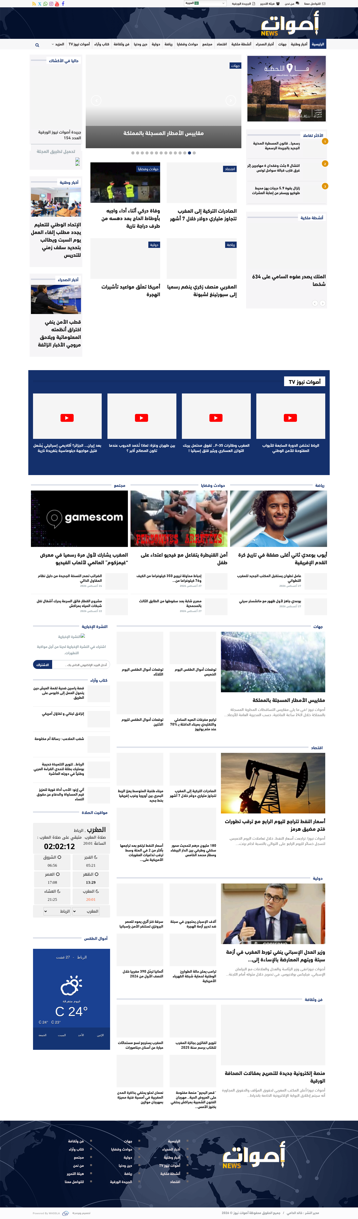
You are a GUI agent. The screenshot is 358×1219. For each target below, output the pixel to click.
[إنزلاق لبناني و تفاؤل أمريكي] (99, 719)
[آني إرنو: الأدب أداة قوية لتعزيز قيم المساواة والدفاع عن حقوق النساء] (99, 795)
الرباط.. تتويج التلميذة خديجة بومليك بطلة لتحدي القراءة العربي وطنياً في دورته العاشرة (59, 768)
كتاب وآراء (101, 43)
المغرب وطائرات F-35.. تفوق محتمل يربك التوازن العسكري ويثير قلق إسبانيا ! (216, 447)
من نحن (289, 3)
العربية (190, 2)
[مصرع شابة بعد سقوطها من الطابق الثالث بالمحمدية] (216, 606)
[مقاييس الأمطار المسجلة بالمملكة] (273, 662)
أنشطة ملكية (241, 43)
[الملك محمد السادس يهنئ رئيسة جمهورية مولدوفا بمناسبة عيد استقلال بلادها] (286, 246)
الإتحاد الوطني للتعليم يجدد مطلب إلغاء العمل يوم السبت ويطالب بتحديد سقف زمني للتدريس (56, 239)
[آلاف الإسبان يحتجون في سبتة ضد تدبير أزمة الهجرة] (193, 899)
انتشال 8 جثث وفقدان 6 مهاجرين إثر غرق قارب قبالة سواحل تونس (273, 167)
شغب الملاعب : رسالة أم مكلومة (59, 738)
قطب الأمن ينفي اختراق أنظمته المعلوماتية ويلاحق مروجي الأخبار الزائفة (59, 332)
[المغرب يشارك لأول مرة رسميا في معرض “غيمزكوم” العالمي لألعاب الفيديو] (79, 519)
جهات (282, 43)
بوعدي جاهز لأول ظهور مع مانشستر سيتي (270, 600)
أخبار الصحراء (265, 43)
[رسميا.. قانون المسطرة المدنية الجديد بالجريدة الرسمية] (314, 149)
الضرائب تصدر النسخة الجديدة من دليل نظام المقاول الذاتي (70, 578)
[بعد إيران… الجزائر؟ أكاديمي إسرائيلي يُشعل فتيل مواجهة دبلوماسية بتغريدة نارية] (67, 416)
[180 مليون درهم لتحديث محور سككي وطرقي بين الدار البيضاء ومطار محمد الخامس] (193, 824)
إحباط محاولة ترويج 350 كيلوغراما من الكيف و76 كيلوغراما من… (169, 578)
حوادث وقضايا (187, 43)
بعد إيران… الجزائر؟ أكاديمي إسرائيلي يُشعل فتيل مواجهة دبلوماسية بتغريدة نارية (67, 447)
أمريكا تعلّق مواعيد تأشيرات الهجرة (130, 290)
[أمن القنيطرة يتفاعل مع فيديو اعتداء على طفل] (179, 519)
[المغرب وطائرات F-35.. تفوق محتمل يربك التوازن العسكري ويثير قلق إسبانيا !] (216, 416)
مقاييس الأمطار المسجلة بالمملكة (163, 132)
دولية (156, 43)
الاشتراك (42, 664)
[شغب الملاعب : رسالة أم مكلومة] (99, 744)
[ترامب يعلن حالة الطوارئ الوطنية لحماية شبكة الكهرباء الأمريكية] (193, 950)
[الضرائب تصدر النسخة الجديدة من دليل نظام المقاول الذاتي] (116, 581)
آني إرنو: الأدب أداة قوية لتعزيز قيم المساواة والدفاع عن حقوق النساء (60, 794)
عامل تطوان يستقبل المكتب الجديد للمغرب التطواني (269, 578)
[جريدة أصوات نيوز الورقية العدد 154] (56, 97)
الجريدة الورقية (241, 3)
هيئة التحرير (267, 3)
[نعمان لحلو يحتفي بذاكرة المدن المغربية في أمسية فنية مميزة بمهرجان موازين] (140, 1071)
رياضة (168, 43)
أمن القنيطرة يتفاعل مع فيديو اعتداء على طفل (184, 558)
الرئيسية (318, 43)
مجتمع (207, 43)
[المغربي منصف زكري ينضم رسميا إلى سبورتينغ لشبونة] (202, 258)
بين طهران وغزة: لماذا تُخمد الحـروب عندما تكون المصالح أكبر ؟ (142, 447)
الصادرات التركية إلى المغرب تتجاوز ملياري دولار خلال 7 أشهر (203, 214)
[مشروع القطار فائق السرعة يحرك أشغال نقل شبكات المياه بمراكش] (116, 606)
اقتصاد (222, 43)
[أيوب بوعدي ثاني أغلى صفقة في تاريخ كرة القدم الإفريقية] (278, 519)
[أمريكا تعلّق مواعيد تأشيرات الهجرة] (125, 258)
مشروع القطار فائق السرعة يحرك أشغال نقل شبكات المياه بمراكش (69, 603)
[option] (286, 261)
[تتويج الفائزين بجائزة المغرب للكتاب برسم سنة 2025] (193, 1021)
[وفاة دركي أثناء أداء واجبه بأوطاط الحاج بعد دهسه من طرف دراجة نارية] (125, 182)
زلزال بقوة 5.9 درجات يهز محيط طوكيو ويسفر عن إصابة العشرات (276, 190)
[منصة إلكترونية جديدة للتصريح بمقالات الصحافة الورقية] (273, 1035)
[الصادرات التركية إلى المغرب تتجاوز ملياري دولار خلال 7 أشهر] (202, 182)
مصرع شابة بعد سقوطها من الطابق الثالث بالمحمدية (170, 603)
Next (96, 100)
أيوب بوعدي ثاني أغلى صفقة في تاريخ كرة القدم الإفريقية (282, 558)
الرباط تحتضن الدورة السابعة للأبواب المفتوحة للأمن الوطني (290, 447)
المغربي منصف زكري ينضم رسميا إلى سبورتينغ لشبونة (202, 290)
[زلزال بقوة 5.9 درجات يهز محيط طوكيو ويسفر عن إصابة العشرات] (314, 193)
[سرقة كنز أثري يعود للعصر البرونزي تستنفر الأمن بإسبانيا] (140, 899)
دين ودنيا (140, 43)
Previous (231, 100)
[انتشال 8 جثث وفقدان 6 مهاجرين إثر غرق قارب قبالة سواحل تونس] (314, 171)
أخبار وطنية (299, 43)
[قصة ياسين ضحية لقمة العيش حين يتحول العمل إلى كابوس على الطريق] (99, 693)
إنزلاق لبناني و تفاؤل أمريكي (63, 713)
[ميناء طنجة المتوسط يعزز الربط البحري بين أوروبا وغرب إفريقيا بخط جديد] (140, 769)
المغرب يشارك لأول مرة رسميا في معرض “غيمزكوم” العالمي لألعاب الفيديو (84, 558)
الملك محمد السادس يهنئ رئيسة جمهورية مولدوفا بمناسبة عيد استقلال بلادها (291, 283)
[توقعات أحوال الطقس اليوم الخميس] (193, 648)
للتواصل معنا (312, 3)
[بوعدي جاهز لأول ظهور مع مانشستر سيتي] (316, 606)
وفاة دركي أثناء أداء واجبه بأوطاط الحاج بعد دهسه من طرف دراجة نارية (130, 217)
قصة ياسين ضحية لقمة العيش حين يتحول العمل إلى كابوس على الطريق (58, 692)
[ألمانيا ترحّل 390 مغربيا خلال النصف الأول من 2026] (140, 950)
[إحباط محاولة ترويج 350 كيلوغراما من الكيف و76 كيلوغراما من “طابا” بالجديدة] (216, 581)
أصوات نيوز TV (79, 43)
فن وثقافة (121, 43)
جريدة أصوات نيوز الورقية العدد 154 (59, 134)
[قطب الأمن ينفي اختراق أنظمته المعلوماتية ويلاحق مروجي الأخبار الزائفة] (56, 299)
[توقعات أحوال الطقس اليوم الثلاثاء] (140, 648)
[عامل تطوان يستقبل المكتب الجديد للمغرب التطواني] (316, 581)
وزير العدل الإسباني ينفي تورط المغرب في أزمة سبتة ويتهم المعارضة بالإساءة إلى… (275, 955)
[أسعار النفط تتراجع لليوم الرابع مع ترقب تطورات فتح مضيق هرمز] (273, 783)
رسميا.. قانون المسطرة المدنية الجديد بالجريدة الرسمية (276, 145)
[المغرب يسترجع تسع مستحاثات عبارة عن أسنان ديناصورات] (140, 1021)
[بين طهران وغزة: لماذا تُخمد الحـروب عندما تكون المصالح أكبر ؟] (141, 416)
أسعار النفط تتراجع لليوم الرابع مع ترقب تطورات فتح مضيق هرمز (275, 824)
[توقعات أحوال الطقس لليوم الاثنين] (140, 698)
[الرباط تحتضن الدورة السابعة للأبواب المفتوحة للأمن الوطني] (290, 416)
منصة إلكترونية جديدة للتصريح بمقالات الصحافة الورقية (275, 1076)
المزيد (59, 43)
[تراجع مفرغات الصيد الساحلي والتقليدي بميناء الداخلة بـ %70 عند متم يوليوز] (193, 698)
